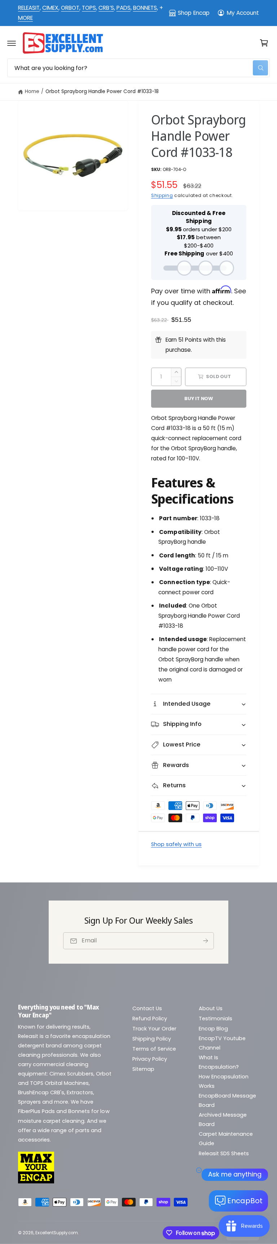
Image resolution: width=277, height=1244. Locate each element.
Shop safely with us (176, 844)
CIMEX (50, 8)
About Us (211, 1008)
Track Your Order (154, 1028)
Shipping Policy (151, 1038)
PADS (123, 8)
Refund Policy (149, 1018)
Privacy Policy (149, 1059)
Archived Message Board (223, 1119)
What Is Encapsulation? (219, 1062)
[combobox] (138, 67)
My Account (243, 13)
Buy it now (198, 398)
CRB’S (106, 8)
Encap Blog (213, 1028)
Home (32, 91)
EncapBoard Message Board (227, 1100)
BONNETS (145, 8)
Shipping (162, 195)
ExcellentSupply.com (56, 1233)
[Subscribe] (206, 940)
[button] (11, 43)
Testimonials (215, 1018)
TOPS (89, 8)
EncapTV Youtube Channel (222, 1043)
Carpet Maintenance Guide (226, 1138)
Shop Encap (193, 13)
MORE (25, 18)
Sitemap (143, 1069)
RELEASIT (29, 8)
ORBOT (70, 8)
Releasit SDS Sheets (224, 1153)
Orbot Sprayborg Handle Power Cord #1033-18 (102, 91)
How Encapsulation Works (224, 1081)
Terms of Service (154, 1048)
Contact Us (147, 1008)
